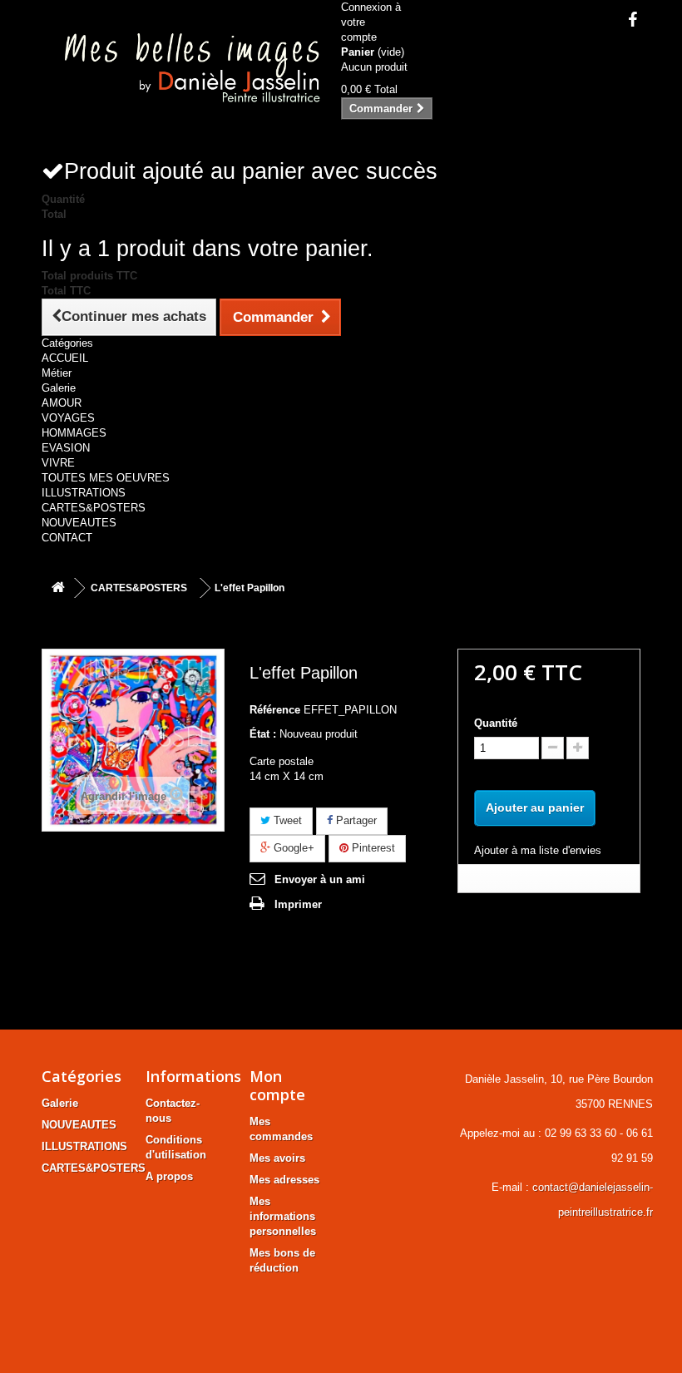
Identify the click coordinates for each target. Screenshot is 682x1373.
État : (263, 734)
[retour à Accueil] (58, 588)
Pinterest (371, 848)
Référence (275, 710)
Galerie (59, 388)
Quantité (495, 723)
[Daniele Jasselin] (185, 70)
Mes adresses (284, 1179)
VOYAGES (68, 418)
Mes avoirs (277, 1158)
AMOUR (62, 403)
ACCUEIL (65, 358)
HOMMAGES (74, 433)
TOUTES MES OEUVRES (106, 478)
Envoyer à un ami (319, 879)
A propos (169, 1176)
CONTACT (67, 537)
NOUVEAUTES (79, 522)
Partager (355, 820)
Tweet (286, 820)
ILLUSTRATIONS (84, 492)
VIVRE (58, 463)
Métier (57, 373)
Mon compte (277, 1085)
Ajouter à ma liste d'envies (537, 850)
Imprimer (298, 904)
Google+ (292, 848)
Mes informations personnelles (283, 1216)
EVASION (66, 448)
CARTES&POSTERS (94, 507)
